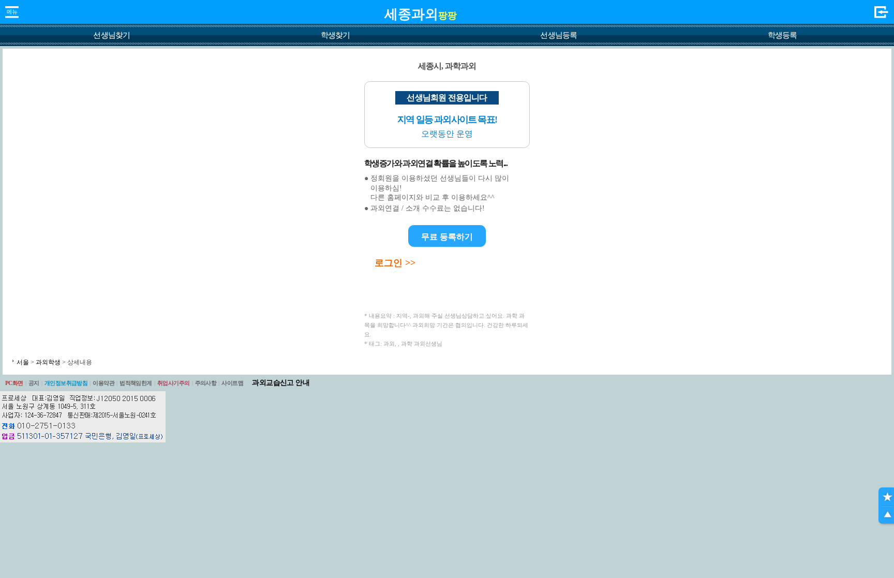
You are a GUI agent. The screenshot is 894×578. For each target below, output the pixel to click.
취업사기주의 (173, 383)
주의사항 (206, 383)
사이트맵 (232, 383)
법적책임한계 (136, 383)
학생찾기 (335, 35)
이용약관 (103, 383)
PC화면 (14, 383)
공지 (33, 383)
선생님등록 (558, 35)
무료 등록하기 (447, 236)
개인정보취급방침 (66, 383)
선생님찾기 (111, 35)
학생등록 (782, 35)
